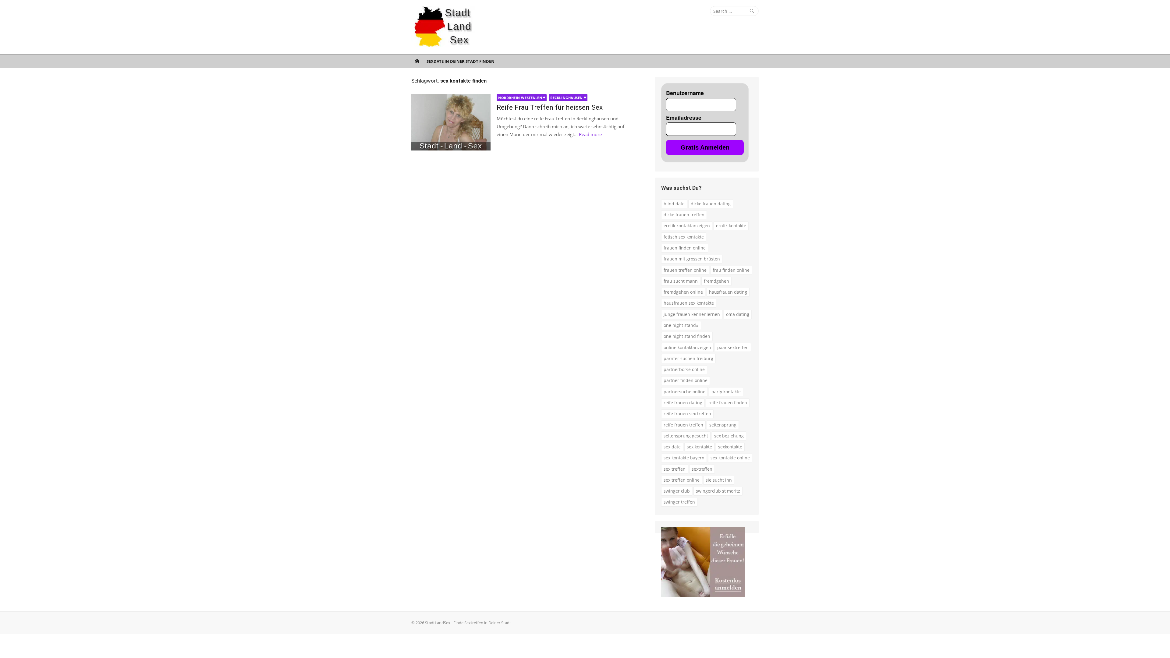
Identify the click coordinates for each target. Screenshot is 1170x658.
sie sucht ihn (719, 480)
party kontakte (726, 391)
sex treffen (675, 469)
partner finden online (685, 380)
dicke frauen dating (711, 204)
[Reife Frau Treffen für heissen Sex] (451, 122)
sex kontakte (699, 447)
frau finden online (731, 270)
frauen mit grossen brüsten (692, 259)
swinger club (677, 491)
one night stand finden (687, 336)
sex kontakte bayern (684, 458)
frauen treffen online (685, 270)
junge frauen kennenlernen (692, 314)
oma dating (737, 314)
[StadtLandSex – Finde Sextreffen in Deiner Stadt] (417, 61)
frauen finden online (685, 248)
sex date (672, 447)
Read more (590, 134)
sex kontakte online (730, 458)
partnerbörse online (684, 369)
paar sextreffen (733, 347)
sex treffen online (682, 480)
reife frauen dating (683, 402)
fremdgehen (716, 281)
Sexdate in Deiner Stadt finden (461, 61)
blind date (674, 204)
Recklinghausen (566, 97)
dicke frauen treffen (684, 215)
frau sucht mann (681, 281)
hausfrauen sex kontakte (689, 303)
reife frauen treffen (683, 425)
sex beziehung (729, 436)
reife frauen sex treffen (687, 413)
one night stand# (681, 325)
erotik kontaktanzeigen (687, 225)
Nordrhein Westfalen (520, 97)
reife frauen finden (727, 402)
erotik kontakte (731, 225)
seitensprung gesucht (686, 436)
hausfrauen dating (728, 292)
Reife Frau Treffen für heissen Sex (550, 107)
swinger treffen (679, 502)
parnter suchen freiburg (688, 358)
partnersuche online (684, 391)
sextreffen (702, 469)
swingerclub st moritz (718, 491)
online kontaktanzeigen (687, 347)
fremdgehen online (683, 292)
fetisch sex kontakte (684, 237)
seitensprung (722, 425)
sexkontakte (730, 447)
